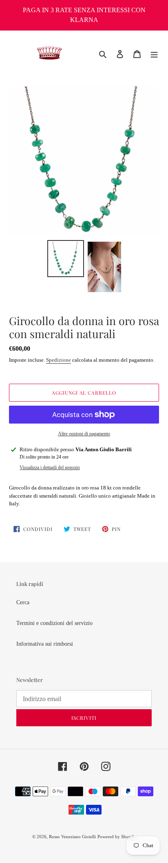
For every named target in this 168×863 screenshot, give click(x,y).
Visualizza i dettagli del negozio (50, 467)
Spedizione (58, 360)
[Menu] (154, 53)
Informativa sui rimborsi (44, 644)
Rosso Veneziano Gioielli (72, 836)
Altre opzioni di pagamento (84, 434)
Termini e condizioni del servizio (54, 623)
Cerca (22, 602)
